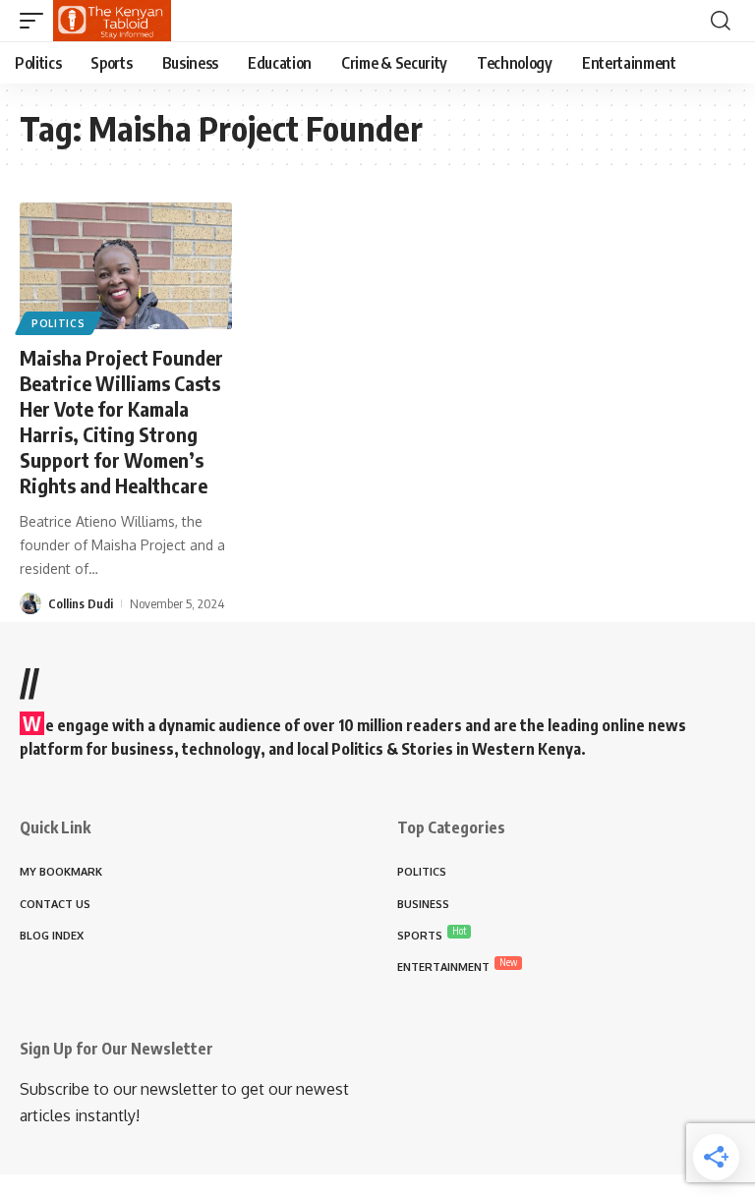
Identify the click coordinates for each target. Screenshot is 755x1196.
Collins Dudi (80, 603)
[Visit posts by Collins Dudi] (30, 603)
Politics (58, 323)
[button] (36, 20)
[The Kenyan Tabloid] (112, 20)
